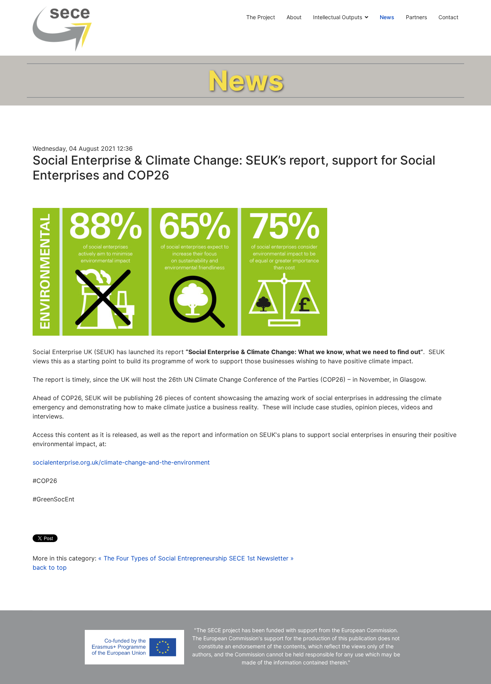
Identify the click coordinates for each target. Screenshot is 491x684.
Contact (448, 17)
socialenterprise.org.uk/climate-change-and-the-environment (121, 462)
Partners (416, 17)
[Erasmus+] (134, 647)
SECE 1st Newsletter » (261, 558)
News (387, 17)
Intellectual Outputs (337, 17)
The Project (260, 17)
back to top (50, 567)
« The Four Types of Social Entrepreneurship (162, 558)
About (294, 17)
